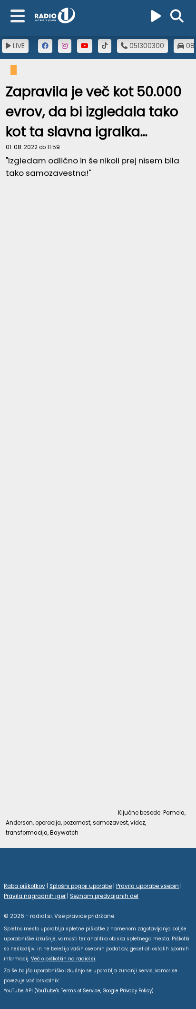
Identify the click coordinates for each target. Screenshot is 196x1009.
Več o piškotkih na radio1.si (63, 959)
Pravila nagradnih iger (35, 896)
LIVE (18, 45)
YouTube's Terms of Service (68, 991)
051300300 (145, 45)
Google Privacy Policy (127, 991)
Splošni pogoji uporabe (80, 886)
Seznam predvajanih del (104, 896)
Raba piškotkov (24, 886)
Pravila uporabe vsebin (147, 886)
